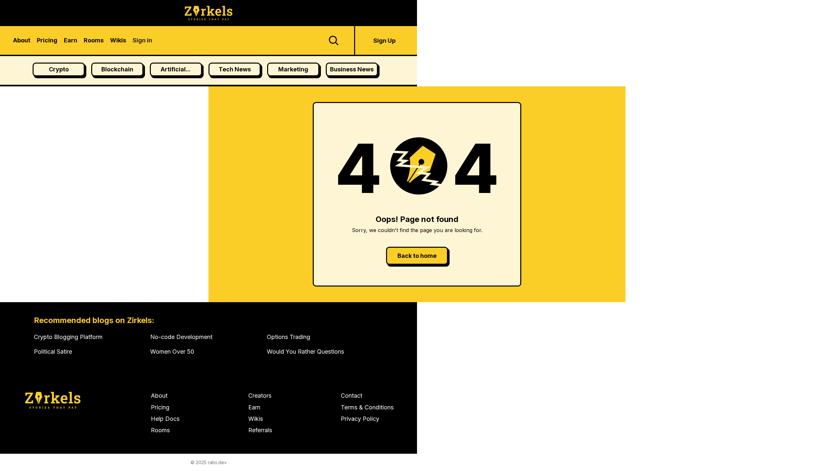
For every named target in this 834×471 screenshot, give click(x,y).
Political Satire (53, 351)
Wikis (255, 418)
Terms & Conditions (367, 407)
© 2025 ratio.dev (209, 462)
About (159, 395)
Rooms (160, 430)
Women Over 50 (172, 351)
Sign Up (384, 40)
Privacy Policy (360, 418)
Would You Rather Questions (305, 351)
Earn (254, 407)
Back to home (417, 255)
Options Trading (288, 336)
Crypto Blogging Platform (68, 336)
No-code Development (181, 336)
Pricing (160, 407)
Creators (259, 395)
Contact (351, 395)
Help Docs (165, 418)
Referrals (260, 430)
